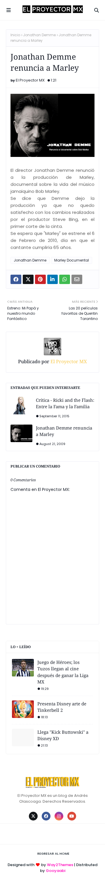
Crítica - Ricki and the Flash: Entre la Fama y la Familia (65, 403)
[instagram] (59, 816)
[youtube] (71, 816)
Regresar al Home (53, 853)
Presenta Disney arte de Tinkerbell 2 (61, 707)
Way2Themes (60, 865)
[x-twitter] (33, 816)
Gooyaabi (55, 870)
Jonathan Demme (39, 34)
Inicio (15, 34)
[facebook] (46, 816)
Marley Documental (71, 260)
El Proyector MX (30, 80)
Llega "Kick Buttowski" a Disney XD (62, 735)
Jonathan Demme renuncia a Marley (64, 431)
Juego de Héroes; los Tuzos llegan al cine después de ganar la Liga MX (62, 672)
